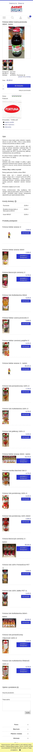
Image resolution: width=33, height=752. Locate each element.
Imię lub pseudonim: (8, 692)
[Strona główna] (16, 8)
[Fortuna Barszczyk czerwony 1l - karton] (9, 550)
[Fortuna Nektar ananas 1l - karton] (9, 372)
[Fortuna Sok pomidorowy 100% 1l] (9, 502)
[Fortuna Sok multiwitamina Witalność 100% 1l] (9, 672)
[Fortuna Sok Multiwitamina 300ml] (9, 304)
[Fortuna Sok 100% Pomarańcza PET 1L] (9, 576)
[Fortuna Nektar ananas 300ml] (9, 258)
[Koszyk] (29, 18)
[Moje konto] (20, 18)
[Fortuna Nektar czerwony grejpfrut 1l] (9, 349)
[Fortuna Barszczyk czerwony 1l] (9, 281)
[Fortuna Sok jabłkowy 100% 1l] (9, 440)
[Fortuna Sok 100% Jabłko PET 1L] (9, 599)
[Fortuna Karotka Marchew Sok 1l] (9, 479)
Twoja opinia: (6, 699)
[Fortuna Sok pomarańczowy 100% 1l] (9, 394)
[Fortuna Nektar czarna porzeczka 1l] (9, 326)
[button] (4, 18)
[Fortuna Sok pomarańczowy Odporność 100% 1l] (9, 646)
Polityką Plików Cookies (12, 746)
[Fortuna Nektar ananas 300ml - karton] (9, 459)
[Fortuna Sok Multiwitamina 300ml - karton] (9, 622)
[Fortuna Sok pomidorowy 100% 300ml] (9, 524)
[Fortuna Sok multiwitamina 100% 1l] (9, 417)
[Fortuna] (11, 109)
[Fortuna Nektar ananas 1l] (9, 235)
